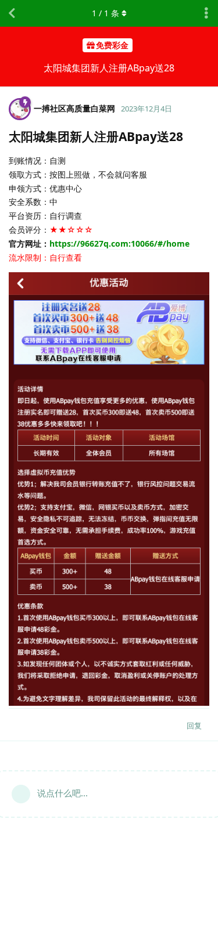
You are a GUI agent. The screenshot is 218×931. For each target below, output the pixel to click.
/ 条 (105, 13)
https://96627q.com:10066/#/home (119, 243)
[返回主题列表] (11, 13)
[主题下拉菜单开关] (206, 13)
